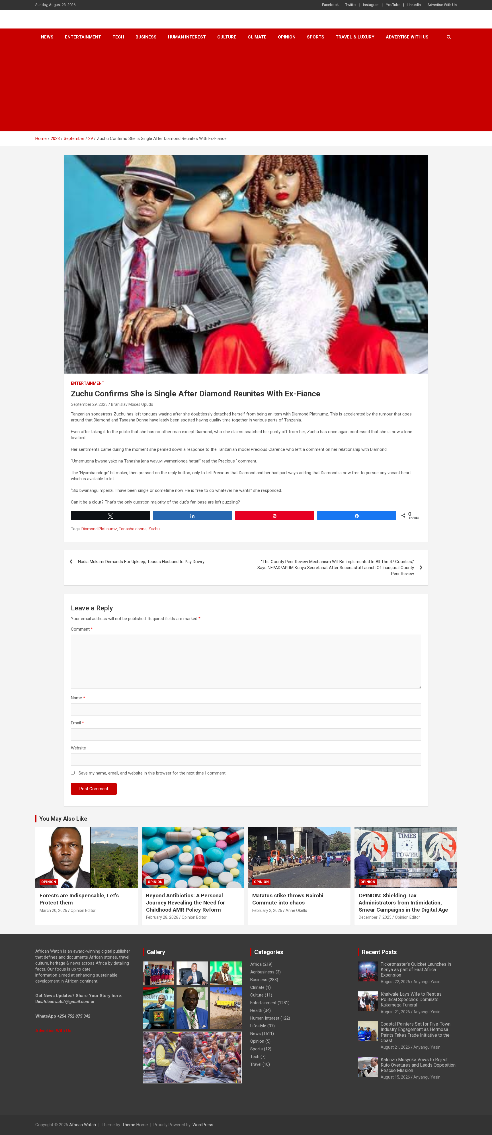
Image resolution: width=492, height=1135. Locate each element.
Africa (256, 964)
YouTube (393, 5)
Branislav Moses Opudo (132, 404)
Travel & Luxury (355, 37)
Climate (257, 37)
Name (78, 697)
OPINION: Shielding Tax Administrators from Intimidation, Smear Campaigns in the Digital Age (403, 902)
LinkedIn (414, 5)
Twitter (350, 5)
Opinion (287, 37)
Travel (255, 1064)
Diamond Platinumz (99, 529)
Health (256, 1010)
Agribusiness (262, 972)
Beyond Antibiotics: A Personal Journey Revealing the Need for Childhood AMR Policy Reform (185, 902)
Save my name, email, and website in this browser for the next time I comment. (152, 773)
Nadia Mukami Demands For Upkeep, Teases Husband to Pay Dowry (141, 561)
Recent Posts (379, 952)
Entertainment (83, 37)
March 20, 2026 (53, 910)
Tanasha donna (133, 529)
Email (77, 723)
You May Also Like (63, 818)
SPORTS (315, 37)
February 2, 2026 (267, 910)
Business (146, 37)
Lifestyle (258, 1025)
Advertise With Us (442, 5)
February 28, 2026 (162, 917)
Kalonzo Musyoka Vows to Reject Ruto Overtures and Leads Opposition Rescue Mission (418, 1065)
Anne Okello (296, 910)
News (47, 37)
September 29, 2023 (89, 404)
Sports (256, 1049)
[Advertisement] (246, 89)
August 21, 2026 (395, 1012)
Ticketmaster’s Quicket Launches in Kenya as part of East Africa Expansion (416, 969)
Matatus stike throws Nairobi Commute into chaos (287, 899)
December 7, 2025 (375, 917)
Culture (226, 37)
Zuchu (154, 529)
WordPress (202, 1124)
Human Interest (187, 37)
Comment (82, 629)
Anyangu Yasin (426, 981)
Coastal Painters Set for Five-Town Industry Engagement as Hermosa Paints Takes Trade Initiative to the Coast (415, 1032)
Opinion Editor (83, 910)
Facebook (330, 5)
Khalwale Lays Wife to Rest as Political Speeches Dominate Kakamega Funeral (411, 999)
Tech (118, 37)
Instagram (371, 5)
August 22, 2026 (395, 981)
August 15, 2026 (395, 1077)
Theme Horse (135, 1124)
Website (78, 748)
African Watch (82, 1124)
